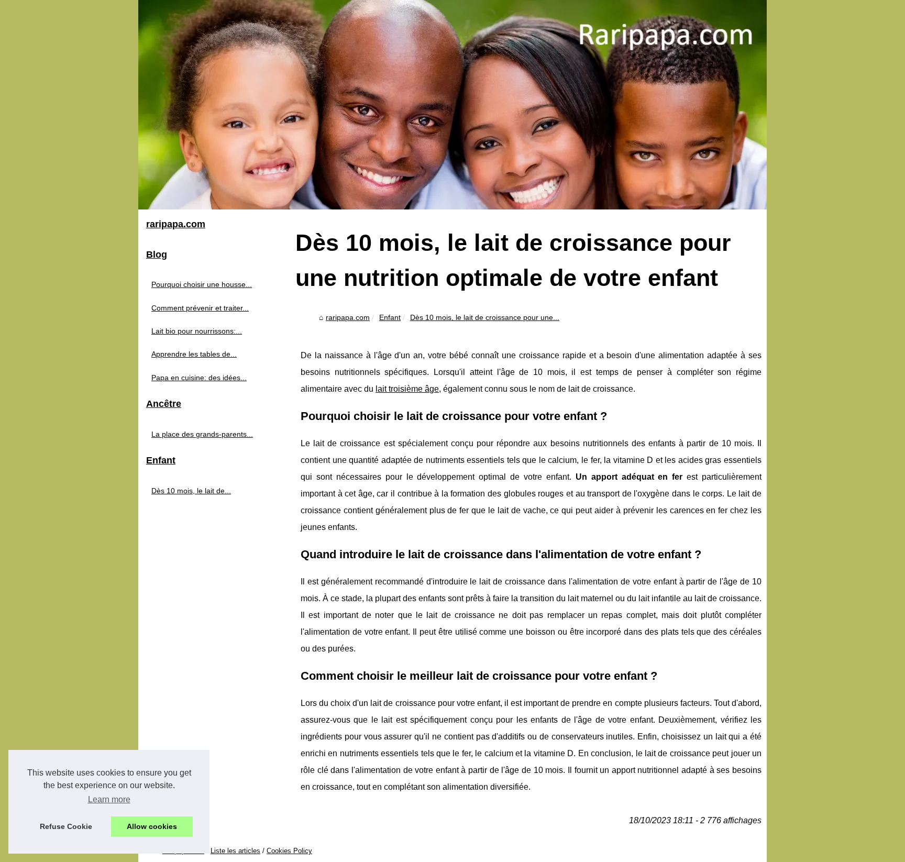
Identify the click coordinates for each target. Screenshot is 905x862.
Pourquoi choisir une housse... (201, 284)
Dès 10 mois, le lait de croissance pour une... (484, 317)
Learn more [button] (109, 799)
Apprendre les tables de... (194, 354)
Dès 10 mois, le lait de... (191, 491)
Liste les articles (235, 851)
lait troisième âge (407, 388)
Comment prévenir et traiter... (200, 308)
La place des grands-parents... (202, 434)
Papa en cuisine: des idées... (199, 377)
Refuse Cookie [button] (66, 826)
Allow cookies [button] (152, 826)
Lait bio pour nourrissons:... (196, 331)
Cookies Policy (289, 851)
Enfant (390, 317)
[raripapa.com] (452, 104)
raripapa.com (348, 317)
